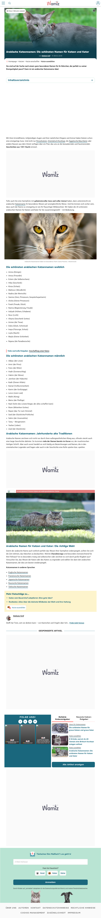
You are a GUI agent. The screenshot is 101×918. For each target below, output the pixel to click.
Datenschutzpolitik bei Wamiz (55, 888)
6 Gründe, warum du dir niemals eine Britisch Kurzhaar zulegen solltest (81, 741)
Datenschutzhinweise (56, 908)
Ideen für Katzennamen (77, 724)
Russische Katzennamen (18, 583)
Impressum (74, 913)
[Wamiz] (54, 3)
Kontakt (36, 908)
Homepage (12, 61)
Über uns (11, 908)
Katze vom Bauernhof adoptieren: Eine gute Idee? (31, 598)
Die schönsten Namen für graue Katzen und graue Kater (81, 728)
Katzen (21, 61)
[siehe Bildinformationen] (94, 10)
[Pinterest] (35, 722)
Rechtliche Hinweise (83, 908)
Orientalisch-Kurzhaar (56, 141)
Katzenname (20, 204)
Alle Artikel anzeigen (73, 764)
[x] (25, 722)
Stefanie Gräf (46, 56)
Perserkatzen (41, 141)
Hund (42, 873)
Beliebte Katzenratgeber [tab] (62, 718)
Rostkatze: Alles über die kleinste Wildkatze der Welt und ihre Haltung (40, 602)
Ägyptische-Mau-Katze (78, 141)
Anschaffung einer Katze (39, 351)
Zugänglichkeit (56, 913)
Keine (63, 873)
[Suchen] (10, 3)
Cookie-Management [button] (33, 913)
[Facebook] (20, 722)
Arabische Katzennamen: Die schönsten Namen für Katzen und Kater (81, 753)
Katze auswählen (48, 61)
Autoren (23, 908)
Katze (54, 873)
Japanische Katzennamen (18, 579)
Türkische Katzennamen (18, 587)
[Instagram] (30, 722)
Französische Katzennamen (19, 576)
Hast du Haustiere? (50, 868)
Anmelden (50, 882)
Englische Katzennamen (18, 572)
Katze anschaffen (32, 61)
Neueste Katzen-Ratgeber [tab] (84, 718)
